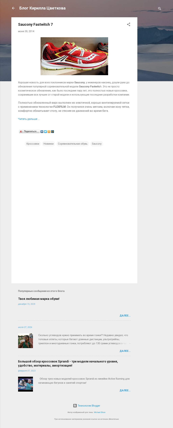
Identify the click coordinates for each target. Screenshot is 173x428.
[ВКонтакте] (42, 131)
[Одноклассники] (49, 131)
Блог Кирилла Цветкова (42, 8)
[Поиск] (160, 9)
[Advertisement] (151, 68)
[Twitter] (45, 131)
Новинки (49, 143)
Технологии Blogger (88, 405)
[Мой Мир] (52, 131)
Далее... (125, 315)
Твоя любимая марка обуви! (38, 299)
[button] (129, 25)
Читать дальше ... (29, 119)
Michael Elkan (99, 412)
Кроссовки (32, 143)
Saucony (97, 143)
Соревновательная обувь (73, 143)
